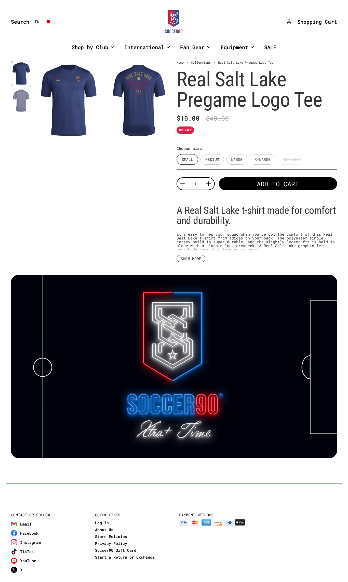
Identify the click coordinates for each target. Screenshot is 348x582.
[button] (19, 21)
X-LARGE (263, 159)
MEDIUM (212, 159)
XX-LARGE (292, 159)
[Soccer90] (174, 21)
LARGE (237, 159)
